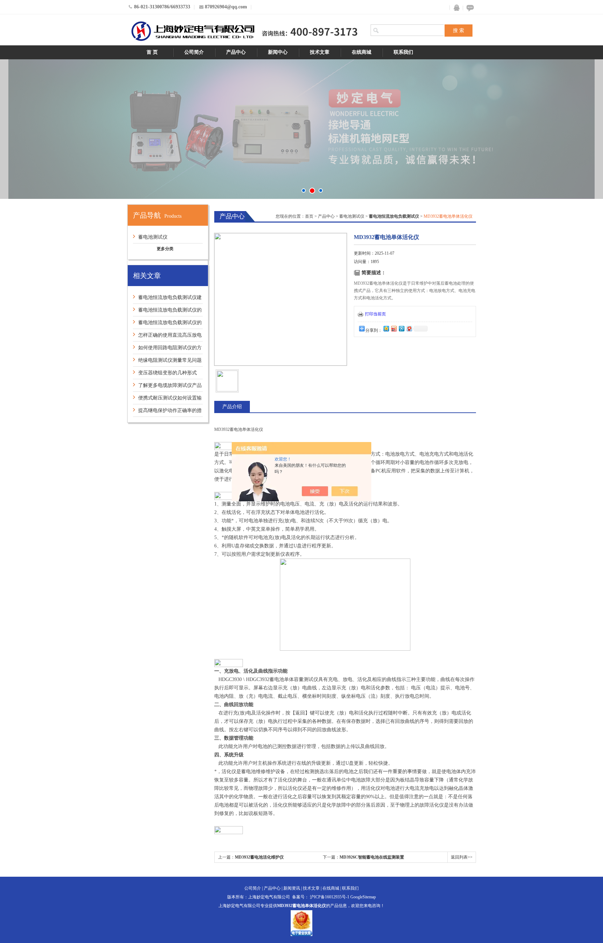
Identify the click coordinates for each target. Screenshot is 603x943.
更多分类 (165, 248)
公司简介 (194, 52)
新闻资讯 (291, 888)
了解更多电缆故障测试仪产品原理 (167, 387)
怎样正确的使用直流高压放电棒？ (167, 336)
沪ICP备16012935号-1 (329, 897)
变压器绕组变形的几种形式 (167, 372)
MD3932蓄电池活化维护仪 (259, 857)
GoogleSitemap (363, 897)
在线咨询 (469, 7)
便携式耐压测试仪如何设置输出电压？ (167, 399)
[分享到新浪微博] (393, 328)
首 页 (152, 52)
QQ (455, 7)
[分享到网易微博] (409, 328)
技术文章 (319, 52)
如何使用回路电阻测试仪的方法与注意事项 (167, 349)
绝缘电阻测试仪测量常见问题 (170, 360)
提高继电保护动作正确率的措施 (167, 412)
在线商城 (361, 52)
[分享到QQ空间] (386, 328)
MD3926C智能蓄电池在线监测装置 (372, 857)
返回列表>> (461, 857)
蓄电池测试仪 (153, 237)
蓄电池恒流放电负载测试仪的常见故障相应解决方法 (167, 311)
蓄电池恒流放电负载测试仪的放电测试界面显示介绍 (167, 324)
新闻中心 (278, 52)
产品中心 (236, 52)
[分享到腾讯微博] (401, 328)
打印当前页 (375, 314)
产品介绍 (232, 406)
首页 (309, 216)
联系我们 (403, 52)
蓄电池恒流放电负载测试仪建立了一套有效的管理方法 (167, 299)
